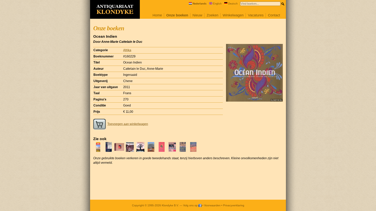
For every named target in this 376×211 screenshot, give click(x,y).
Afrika (127, 50)
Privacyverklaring (233, 205)
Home (157, 15)
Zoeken (212, 15)
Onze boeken (177, 15)
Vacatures (256, 15)
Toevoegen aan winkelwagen (127, 124)
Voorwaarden (212, 205)
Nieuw (197, 15)
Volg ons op (190, 205)
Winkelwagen (233, 15)
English (217, 3)
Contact (274, 15)
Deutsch (233, 3)
